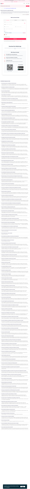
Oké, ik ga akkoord (23, 486)
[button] (5, 35)
